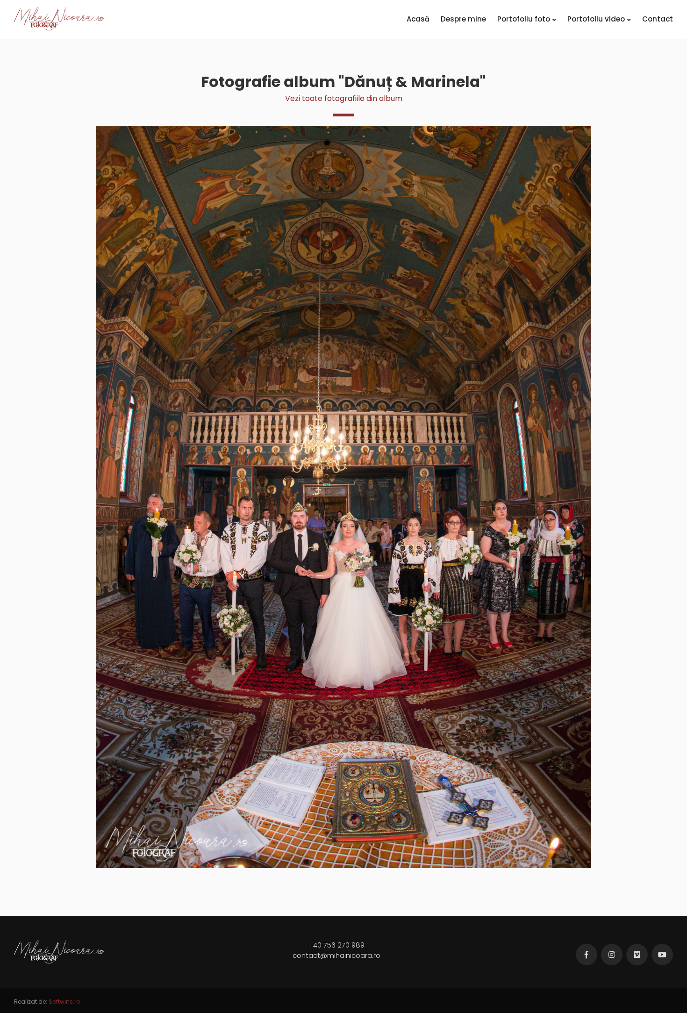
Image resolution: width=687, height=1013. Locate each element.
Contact (657, 19)
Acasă (418, 19)
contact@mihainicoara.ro (336, 955)
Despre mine (463, 19)
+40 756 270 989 (336, 945)
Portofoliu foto (523, 19)
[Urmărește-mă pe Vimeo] (637, 954)
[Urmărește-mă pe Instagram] (612, 954)
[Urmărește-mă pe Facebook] (586, 954)
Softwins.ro (64, 1002)
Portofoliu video (596, 19)
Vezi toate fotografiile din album (343, 98)
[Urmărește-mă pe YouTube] (662, 954)
